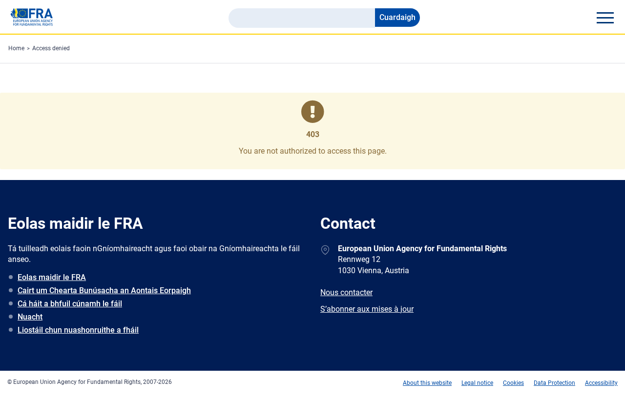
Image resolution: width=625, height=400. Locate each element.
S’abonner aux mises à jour (367, 309)
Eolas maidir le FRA (52, 277)
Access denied (51, 48)
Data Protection (554, 383)
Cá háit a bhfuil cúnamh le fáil (70, 303)
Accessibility (601, 383)
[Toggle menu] (605, 17)
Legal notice (477, 383)
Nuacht (30, 316)
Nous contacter (346, 292)
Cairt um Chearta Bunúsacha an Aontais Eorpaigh (104, 290)
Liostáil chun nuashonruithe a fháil (78, 330)
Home (16, 48)
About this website (427, 383)
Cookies (513, 383)
